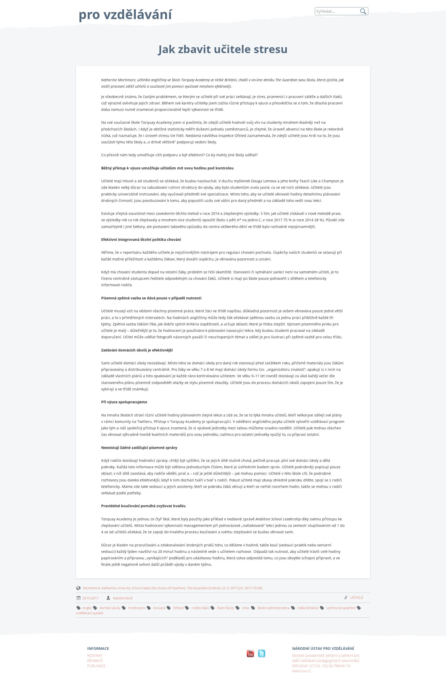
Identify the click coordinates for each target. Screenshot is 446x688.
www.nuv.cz (301, 670)
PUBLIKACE (96, 665)
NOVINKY (94, 655)
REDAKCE (94, 660)
